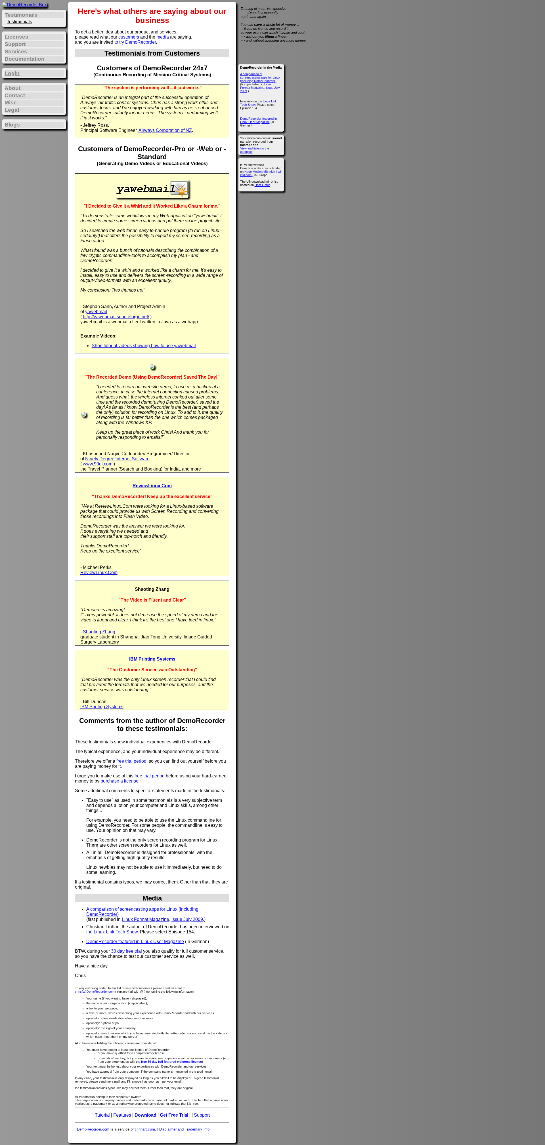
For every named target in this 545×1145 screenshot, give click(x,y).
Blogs (12, 125)
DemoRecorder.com (93, 1129)
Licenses (16, 37)
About (12, 88)
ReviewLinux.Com (152, 485)
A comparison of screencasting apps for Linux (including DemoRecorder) (260, 77)
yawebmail (96, 311)
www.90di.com (97, 463)
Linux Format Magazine (145, 919)
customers (128, 37)
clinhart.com (145, 1129)
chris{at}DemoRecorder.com (94, 991)
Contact (15, 95)
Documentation (25, 59)
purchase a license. (120, 781)
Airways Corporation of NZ (165, 130)
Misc (11, 103)
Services (16, 51)
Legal (12, 110)
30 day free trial (126, 951)
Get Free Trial (174, 1115)
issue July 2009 (187, 919)
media (162, 37)
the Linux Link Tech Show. (112, 931)
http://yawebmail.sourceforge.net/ (116, 316)
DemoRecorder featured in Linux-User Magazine (135, 941)
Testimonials (19, 21)
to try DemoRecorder (135, 42)
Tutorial (102, 1115)
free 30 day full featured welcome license (171, 1061)
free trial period (131, 761)
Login (12, 73)
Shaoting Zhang (99, 631)
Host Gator (262, 185)
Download (145, 1115)
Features (122, 1115)
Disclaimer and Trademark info (184, 1129)
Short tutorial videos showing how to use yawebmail (144, 345)
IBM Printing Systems (152, 659)
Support (202, 1115)
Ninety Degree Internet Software (117, 458)
